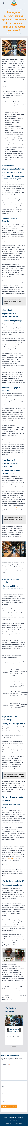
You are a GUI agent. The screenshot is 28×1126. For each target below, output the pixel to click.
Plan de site (14, 1120)
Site (3, 1101)
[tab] (12, 1046)
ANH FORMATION (10, 1117)
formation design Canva (17, 508)
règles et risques (8, 858)
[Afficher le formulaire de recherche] (3, 3)
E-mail (4, 1094)
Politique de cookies (14, 1123)
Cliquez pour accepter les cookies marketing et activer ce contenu (14, 954)
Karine (10, 34)
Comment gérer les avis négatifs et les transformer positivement (21, 991)
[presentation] (14, 1020)
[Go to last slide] (8, 1030)
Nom (3, 1086)
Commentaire (6, 1064)
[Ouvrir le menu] (24, 3)
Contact (20, 1117)
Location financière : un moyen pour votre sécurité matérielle (14, 1031)
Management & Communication (14, 9)
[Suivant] (20, 1030)
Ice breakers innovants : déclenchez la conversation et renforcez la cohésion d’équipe (7, 993)
